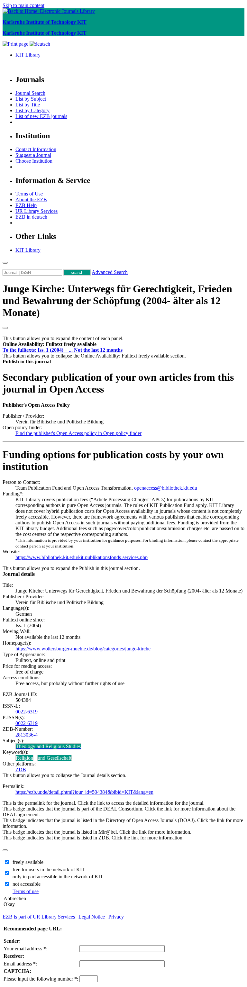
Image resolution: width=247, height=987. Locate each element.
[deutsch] (40, 44)
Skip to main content (23, 5)
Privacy (116, 916)
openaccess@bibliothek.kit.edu (165, 488)
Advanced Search (110, 272)
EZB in (31, 217)
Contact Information (35, 149)
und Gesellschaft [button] (54, 758)
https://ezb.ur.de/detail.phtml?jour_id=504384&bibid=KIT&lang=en (84, 792)
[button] (49, 344)
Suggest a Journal (33, 155)
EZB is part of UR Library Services (39, 916)
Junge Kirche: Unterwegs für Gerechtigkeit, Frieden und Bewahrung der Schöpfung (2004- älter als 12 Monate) (117, 300)
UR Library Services (36, 211)
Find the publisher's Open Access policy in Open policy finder (78, 433)
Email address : (20, 963)
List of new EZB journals (41, 116)
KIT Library (28, 55)
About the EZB (31, 199)
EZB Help (26, 205)
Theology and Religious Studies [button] (48, 746)
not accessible (27, 884)
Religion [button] (24, 758)
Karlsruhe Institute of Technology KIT (45, 22)
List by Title (27, 104)
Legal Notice (91, 916)
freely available (28, 862)
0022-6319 (26, 711)
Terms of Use (29, 193)
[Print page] (16, 44)
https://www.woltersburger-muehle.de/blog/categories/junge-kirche (83, 648)
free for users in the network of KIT (49, 869)
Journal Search (30, 93)
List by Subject (30, 99)
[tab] (123, 344)
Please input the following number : (41, 979)
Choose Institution (33, 161)
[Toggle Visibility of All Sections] (5, 328)
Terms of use (26, 891)
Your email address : (25, 948)
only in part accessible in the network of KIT (58, 876)
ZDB (20, 769)
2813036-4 (26, 735)
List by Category (32, 110)
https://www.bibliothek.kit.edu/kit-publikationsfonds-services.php (81, 557)
